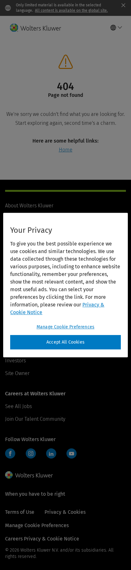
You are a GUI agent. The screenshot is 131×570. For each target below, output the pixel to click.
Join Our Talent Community (35, 419)
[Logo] (38, 27)
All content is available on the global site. (71, 10)
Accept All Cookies (65, 342)
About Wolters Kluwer (29, 206)
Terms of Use (19, 512)
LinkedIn (51, 453)
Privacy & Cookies (65, 512)
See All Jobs (18, 406)
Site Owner (17, 373)
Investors (15, 361)
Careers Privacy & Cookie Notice (42, 539)
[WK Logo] (29, 475)
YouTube (71, 453)
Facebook (10, 453)
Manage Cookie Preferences (65, 327)
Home (65, 150)
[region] (65, 285)
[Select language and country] (116, 27)
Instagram (31, 453)
